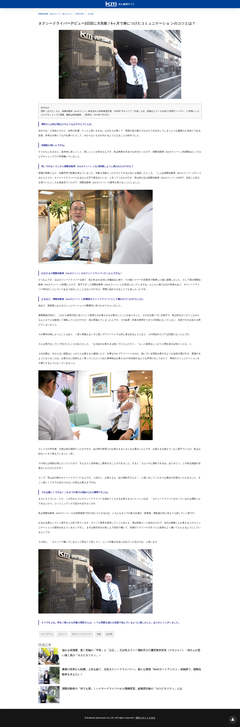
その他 (90, 14)
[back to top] (233, 720)
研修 (99, 634)
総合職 (109, 634)
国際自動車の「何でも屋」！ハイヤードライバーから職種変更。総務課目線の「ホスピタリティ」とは (122, 688)
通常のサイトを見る (145, 717)
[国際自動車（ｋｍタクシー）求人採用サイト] (120, 2)
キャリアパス (47, 634)
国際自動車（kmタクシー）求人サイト (55, 14)
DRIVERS (80, 14)
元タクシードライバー (81, 634)
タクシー (62, 634)
